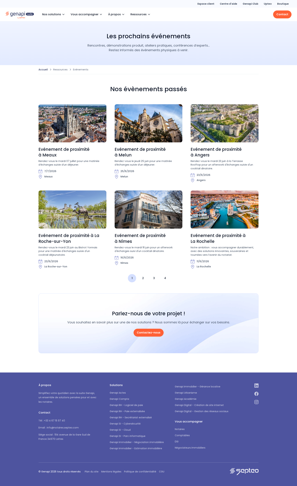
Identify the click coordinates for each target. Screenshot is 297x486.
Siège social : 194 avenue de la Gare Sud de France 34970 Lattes (64, 437)
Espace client (205, 3)
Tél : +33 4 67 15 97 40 (51, 420)
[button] (53, 14)
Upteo (268, 3)
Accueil (43, 69)
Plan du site (91, 471)
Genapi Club (250, 3)
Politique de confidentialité (140, 471)
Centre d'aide (228, 3)
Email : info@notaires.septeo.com (58, 427)
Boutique (283, 3)
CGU (161, 471)
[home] (20, 14)
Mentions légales (111, 471)
